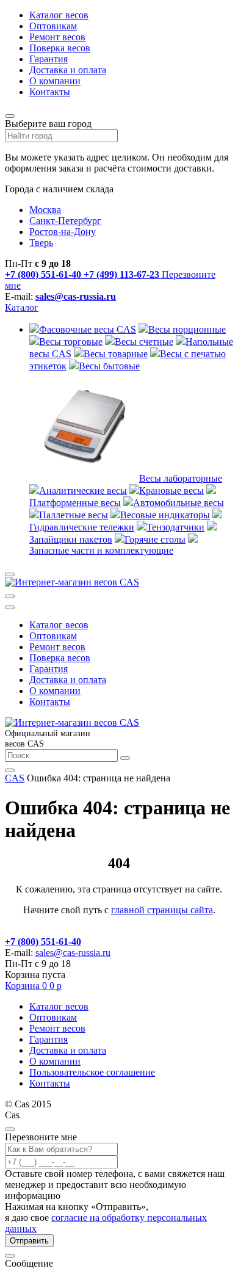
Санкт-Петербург (65, 220)
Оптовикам (53, 26)
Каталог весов (58, 15)
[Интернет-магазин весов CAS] (72, 582)
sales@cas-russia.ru (75, 296)
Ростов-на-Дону (62, 231)
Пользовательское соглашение (92, 1072)
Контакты (49, 92)
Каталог (21, 307)
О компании (55, 81)
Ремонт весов (57, 37)
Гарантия (48, 59)
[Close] (10, 1129)
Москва (45, 209)
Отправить (29, 1240)
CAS (14, 778)
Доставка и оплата (67, 70)
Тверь (41, 242)
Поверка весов (59, 48)
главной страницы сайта (162, 910)
